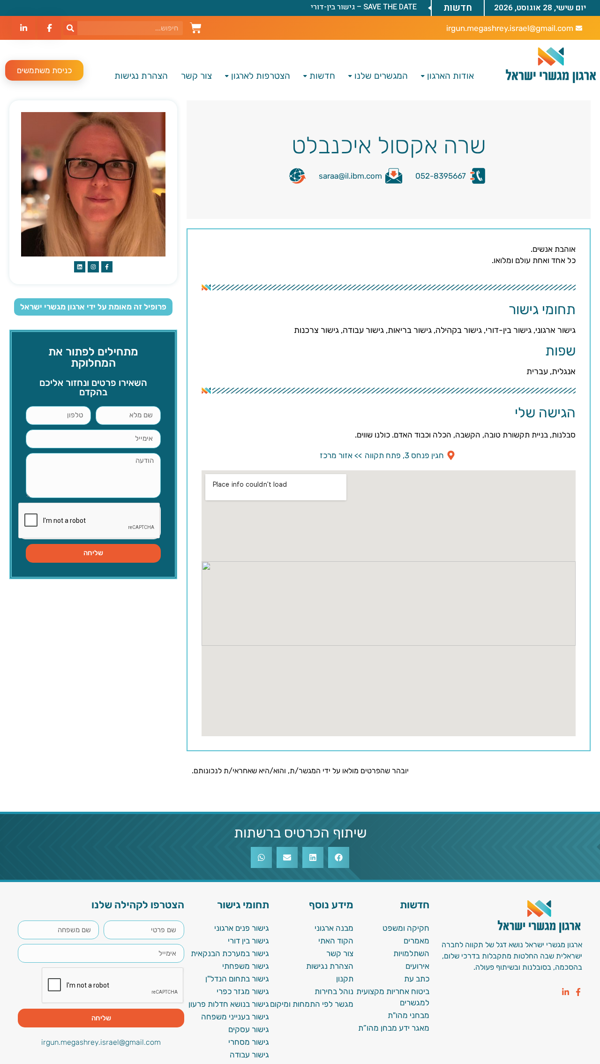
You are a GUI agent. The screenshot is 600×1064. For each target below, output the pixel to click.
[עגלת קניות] (196, 27)
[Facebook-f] (578, 992)
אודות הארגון (450, 75)
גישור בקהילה (458, 330)
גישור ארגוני (555, 330)
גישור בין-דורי (509, 330)
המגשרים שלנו (381, 75)
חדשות (322, 75)
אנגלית (564, 371)
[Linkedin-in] (566, 992)
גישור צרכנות (316, 330)
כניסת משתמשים (44, 70)
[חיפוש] (70, 28)
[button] (338, 857)
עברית (537, 371)
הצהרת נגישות (141, 75)
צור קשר (196, 75)
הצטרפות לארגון (260, 75)
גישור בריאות (410, 330)
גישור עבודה (363, 330)
